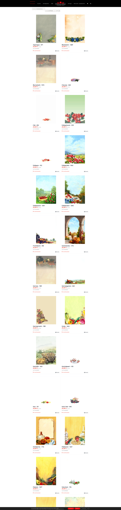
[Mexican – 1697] (46, 471)
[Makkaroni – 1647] (75, 431)
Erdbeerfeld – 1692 (67, 165)
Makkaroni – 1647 (67, 447)
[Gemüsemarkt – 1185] (46, 310)
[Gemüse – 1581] (46, 270)
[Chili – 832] (46, 109)
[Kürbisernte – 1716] (46, 431)
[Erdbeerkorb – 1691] (46, 189)
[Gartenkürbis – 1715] (75, 230)
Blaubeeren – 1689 (67, 45)
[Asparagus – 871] (46, 29)
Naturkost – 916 (66, 487)
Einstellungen (84, 508)
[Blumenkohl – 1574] (46, 69)
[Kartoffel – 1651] (46, 350)
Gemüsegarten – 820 (68, 286)
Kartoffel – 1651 (37, 366)
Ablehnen (77, 508)
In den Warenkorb (37, 50)
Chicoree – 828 (66, 85)
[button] (85, 3)
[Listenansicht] (59, 11)
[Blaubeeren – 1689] (75, 29)
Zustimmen (71, 508)
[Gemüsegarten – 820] (75, 270)
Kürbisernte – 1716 (38, 447)
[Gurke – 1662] (75, 310)
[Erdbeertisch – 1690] (75, 189)
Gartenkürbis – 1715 (68, 246)
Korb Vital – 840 (67, 407)
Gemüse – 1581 (37, 286)
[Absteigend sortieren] (46, 11)
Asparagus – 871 (38, 45)
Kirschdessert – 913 (67, 366)
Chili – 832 (36, 125)
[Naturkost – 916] (75, 471)
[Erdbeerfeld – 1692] (75, 149)
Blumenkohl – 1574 (38, 85)
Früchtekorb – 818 (38, 246)
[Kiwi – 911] (46, 390)
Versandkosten (37, 48)
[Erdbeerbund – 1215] (75, 109)
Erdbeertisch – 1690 (68, 206)
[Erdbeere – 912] (46, 149)
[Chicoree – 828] (75, 69)
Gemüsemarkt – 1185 (39, 326)
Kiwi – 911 (35, 407)
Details (57, 50)
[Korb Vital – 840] (75, 390)
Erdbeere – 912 (37, 165)
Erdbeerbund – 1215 (68, 125)
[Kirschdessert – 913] (75, 350)
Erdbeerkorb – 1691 (39, 206)
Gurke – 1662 (65, 326)
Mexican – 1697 (37, 487)
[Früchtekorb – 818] (46, 230)
